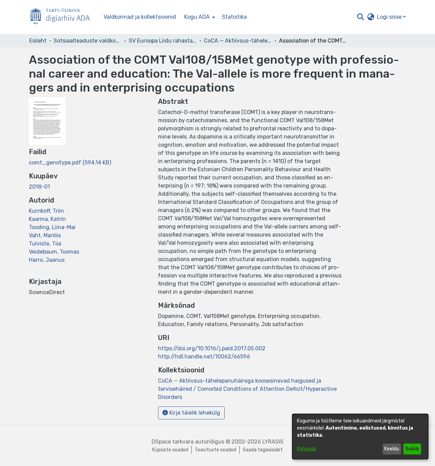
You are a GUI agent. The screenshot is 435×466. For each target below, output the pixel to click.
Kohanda (306, 449)
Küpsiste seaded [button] (170, 450)
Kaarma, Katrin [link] (47, 219)
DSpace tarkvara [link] (173, 441)
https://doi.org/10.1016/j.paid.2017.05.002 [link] (211, 348)
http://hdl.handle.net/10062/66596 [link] (204, 356)
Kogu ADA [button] (197, 17)
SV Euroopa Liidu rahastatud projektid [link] (163, 40)
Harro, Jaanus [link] (47, 260)
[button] (360, 17)
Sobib (412, 449)
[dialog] (360, 436)
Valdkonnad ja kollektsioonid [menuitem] (140, 17)
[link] (70, 162)
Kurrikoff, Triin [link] (46, 211)
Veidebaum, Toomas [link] (54, 251)
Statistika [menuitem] (234, 17)
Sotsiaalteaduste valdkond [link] (88, 40)
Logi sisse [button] (390, 17)
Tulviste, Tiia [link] (45, 243)
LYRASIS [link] (272, 441)
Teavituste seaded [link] (215, 450)
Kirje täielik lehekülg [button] (194, 412)
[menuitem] (199, 17)
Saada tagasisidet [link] (263, 450)
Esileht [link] (38, 40)
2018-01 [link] (39, 186)
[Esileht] (63, 17)
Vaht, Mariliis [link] (45, 235)
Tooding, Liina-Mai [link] (52, 227)
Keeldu (391, 449)
